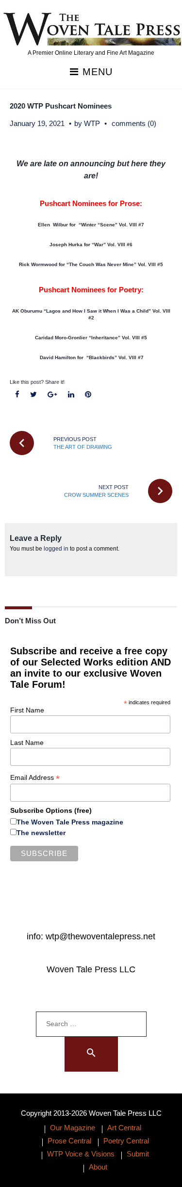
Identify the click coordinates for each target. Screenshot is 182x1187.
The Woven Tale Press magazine (70, 822)
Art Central (124, 1128)
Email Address (35, 777)
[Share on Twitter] (34, 394)
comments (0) (134, 123)
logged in (56, 548)
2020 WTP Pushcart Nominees (61, 106)
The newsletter (41, 833)
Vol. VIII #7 (131, 357)
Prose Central (69, 1141)
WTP (92, 123)
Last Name (27, 742)
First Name (27, 710)
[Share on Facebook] (17, 394)
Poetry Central (126, 1141)
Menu (96, 72)
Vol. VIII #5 (133, 337)
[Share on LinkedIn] (71, 394)
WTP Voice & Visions (81, 1154)
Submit (138, 1154)
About (98, 1167)
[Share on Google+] (52, 394)
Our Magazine (72, 1128)
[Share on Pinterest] (88, 394)
